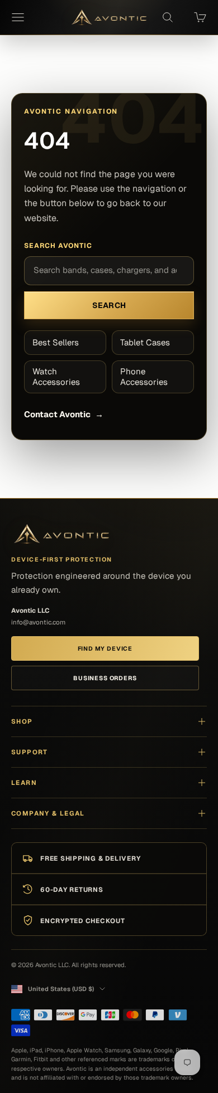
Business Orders (104, 678)
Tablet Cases (145, 342)
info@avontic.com (38, 622)
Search (109, 305)
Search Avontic (58, 245)
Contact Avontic (63, 414)
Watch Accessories (56, 376)
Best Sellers (55, 342)
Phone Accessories (144, 376)
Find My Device (105, 648)
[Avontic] (61, 534)
